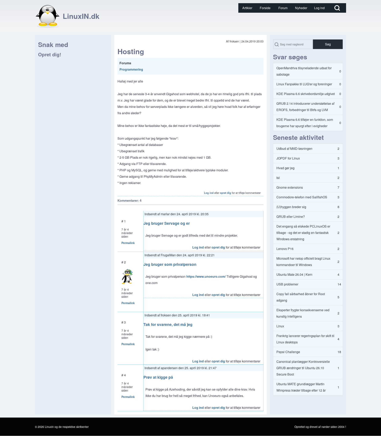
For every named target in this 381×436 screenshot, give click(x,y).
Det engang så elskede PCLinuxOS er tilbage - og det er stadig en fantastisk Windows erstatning (303, 232)
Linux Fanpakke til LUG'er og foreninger (304, 84)
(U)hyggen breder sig (291, 207)
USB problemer (287, 284)
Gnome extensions (289, 187)
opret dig (225, 193)
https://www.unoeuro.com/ (206, 276)
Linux (280, 326)
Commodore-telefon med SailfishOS (301, 197)
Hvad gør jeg (285, 168)
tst (278, 177)
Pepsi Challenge (288, 352)
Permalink (128, 243)
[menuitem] (247, 8)
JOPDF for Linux (288, 158)
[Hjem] (47, 16)
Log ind (209, 193)
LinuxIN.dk (81, 16)
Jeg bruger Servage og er (166, 223)
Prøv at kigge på (158, 377)
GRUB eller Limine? (290, 216)
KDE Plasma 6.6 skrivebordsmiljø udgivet (305, 93)
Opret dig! (49, 54)
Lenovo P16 (284, 248)
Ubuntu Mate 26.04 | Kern (294, 274)
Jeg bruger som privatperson (169, 264)
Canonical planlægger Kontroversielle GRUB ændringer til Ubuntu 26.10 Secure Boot (303, 367)
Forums (125, 63)
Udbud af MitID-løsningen (294, 148)
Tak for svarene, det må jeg (167, 324)
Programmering (131, 69)
